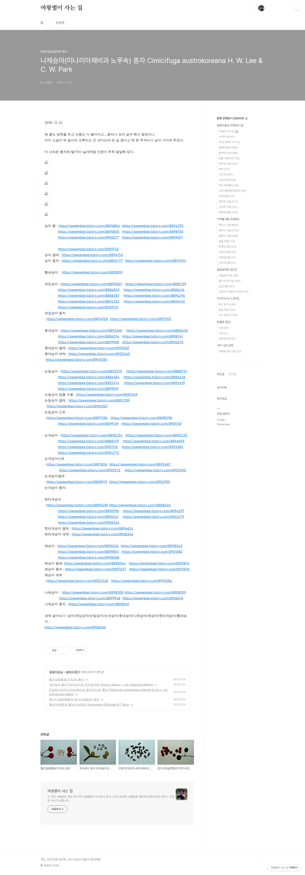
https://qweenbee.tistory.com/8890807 (91, 284)
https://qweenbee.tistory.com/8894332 (89, 301)
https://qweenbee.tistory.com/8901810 (159, 569)
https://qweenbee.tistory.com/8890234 (91, 435)
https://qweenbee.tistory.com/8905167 (152, 423)
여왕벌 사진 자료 (230, 351)
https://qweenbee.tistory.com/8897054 (155, 261)
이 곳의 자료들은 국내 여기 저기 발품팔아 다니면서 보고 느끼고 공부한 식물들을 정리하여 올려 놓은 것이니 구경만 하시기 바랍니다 (111, 798)
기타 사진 (225, 345)
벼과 (224, 169)
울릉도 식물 (228, 235)
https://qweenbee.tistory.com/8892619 (154, 383)
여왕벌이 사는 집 (61, 8)
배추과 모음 (228, 163)
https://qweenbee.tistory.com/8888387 (89, 295)
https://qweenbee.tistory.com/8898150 (152, 231)
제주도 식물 (229, 230)
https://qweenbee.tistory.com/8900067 (98, 348)
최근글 (220, 374)
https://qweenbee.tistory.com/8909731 (88, 307)
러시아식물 (227, 262)
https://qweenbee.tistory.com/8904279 (153, 517)
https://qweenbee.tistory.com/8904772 (88, 453)
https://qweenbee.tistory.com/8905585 (76, 359)
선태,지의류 (227, 179)
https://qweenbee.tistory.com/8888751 (156, 371)
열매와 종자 (73, 672)
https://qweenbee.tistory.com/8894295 (152, 226)
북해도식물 (228, 246)
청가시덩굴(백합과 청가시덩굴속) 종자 (74, 699)
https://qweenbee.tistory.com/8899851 (88, 552)
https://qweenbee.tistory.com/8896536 (88, 546)
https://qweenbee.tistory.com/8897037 (95, 569)
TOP (261, 861)
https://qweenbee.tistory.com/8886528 (154, 377)
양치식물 (227, 196)
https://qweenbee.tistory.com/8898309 (155, 592)
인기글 (232, 374)
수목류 (227, 136)
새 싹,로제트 (229, 142)
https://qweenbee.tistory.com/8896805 (88, 231)
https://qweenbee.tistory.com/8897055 (140, 319)
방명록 (60, 23)
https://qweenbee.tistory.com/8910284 (141, 581)
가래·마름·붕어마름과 (232, 190)
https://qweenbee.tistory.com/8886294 (88, 336)
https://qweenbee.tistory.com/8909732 (88, 249)
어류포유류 (227, 338)
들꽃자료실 (56, 672)
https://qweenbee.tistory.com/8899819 (88, 389)
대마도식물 (227, 252)
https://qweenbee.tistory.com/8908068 (88, 557)
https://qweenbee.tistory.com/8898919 (76, 482)
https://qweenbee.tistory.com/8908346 (88, 522)
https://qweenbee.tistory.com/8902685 (152, 447)
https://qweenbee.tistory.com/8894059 (153, 441)
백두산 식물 (228, 225)
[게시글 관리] (65, 650)
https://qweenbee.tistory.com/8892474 (88, 383)
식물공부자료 (228, 275)
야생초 (226, 131)
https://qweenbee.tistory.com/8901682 (152, 552)
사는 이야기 (228, 315)
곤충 (223, 333)
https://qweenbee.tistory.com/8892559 (107, 394)
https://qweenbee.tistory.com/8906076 (152, 598)
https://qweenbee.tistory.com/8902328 (77, 581)
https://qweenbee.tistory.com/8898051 (92, 272)
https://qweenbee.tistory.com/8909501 (152, 237)
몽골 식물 (227, 241)
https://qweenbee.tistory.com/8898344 (95, 563)
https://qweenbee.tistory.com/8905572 (90, 470)
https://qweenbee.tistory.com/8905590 (155, 470)
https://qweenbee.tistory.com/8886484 (89, 377)
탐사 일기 (227, 304)
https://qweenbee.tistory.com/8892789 (99, 400)
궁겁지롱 (226, 286)
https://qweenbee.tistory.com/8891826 (76, 464)
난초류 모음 (228, 206)
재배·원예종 (228, 212)
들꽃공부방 (227, 269)
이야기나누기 (228, 298)
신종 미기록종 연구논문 (233, 291)
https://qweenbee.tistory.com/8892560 (91, 330)
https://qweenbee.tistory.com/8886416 (154, 290)
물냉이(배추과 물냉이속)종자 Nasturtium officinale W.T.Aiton (89, 704)
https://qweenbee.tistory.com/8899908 (88, 342)
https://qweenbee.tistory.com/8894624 (102, 528)
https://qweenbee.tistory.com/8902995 (139, 482)
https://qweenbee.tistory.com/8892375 (91, 371)
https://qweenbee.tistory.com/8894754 (92, 255)
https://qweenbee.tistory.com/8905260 (99, 354)
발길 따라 (227, 309)
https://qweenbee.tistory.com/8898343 (151, 546)
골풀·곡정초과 (229, 158)
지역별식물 (228, 219)
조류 (224, 327)
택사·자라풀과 (229, 185)
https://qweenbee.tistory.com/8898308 (92, 592)
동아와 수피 (228, 152)
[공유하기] (60, 650)
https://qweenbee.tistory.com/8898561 (98, 604)
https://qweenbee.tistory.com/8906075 (152, 342)
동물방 (223, 322)
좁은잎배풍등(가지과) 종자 (66, 679)
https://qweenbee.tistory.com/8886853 (89, 290)
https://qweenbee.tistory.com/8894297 (153, 511)
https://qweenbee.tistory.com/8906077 (88, 237)
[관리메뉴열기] (298, 7)
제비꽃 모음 (228, 201)
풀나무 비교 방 (229, 280)
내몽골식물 (227, 257)
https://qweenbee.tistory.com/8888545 (140, 505)
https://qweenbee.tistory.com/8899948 (89, 598)
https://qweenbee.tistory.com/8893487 (140, 464)
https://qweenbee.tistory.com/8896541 (88, 517)
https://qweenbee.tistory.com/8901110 (88, 447)
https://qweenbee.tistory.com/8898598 (141, 418)
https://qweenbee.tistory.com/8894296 (154, 295)
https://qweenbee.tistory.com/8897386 (76, 418)
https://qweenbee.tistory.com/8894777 (92, 261)
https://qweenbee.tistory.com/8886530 (157, 330)
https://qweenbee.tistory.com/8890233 (156, 435)
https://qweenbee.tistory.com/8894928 (77, 319)
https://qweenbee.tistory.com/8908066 (75, 627)
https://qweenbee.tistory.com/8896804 (89, 226)
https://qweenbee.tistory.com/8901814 (159, 563)
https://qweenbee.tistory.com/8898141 (152, 336)
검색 (252, 8)
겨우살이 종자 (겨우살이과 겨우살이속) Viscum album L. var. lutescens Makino (101, 684)
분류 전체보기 (230, 118)
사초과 (226, 174)
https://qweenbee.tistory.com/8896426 (154, 301)
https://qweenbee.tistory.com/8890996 (88, 511)
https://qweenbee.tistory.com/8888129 (88, 441)
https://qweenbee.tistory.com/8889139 (155, 284)
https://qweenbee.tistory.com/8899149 (88, 423)
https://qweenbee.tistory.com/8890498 (77, 505)
